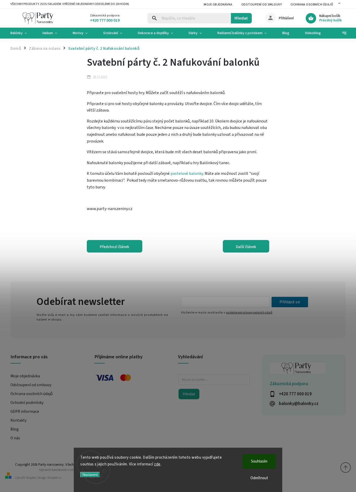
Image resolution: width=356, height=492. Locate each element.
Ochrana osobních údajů (312, 4)
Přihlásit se (290, 302)
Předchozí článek (114, 247)
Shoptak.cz (54, 478)
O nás (15, 438)
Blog (14, 429)
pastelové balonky (186, 173)
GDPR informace (24, 411)
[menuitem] (22, 33)
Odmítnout (259, 478)
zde (157, 464)
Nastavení (90, 475)
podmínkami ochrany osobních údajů (249, 312)
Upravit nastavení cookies (59, 469)
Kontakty (18, 420)
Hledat (241, 18)
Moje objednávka (218, 4)
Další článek (246, 247)
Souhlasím (259, 461)
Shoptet (31, 478)
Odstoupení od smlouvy (261, 4)
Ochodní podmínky (27, 402)
